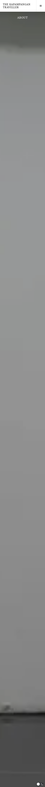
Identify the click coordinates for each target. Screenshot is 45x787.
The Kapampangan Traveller (16, 6)
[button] (40, 784)
